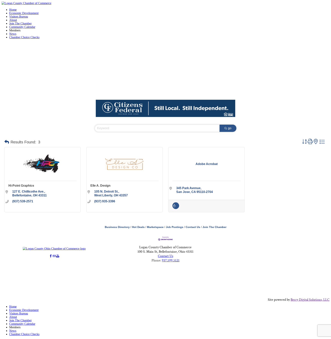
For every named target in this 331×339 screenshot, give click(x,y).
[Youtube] (57, 256)
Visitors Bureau (18, 16)
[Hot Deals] (175, 208)
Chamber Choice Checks (24, 37)
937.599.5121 (170, 260)
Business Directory (117, 227)
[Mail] (54, 256)
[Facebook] (50, 256)
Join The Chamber (20, 23)
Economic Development (24, 13)
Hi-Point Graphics (21, 185)
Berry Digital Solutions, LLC (310, 299)
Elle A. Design (100, 185)
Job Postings (174, 227)
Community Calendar (22, 27)
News (12, 33)
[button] (6, 142)
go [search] (229, 128)
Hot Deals (138, 227)
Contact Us (193, 227)
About (13, 20)
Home (13, 9)
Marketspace (155, 227)
